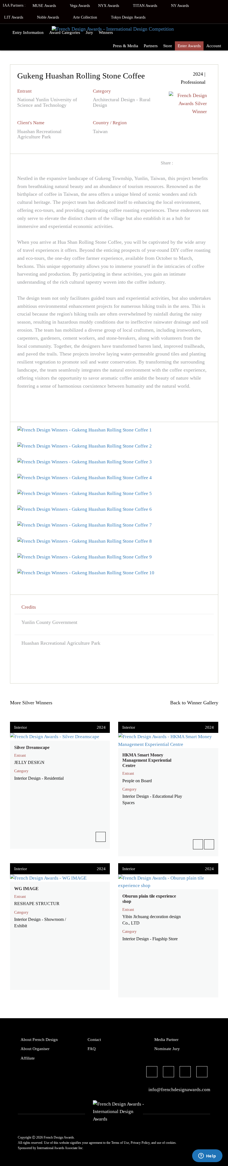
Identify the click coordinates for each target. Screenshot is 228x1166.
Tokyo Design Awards (128, 17)
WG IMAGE (26, 888)
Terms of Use (120, 1143)
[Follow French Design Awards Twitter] (168, 1072)
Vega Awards (80, 6)
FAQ (92, 1048)
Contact (94, 1039)
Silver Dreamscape (31, 747)
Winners (106, 32)
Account (213, 46)
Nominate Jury (167, 1048)
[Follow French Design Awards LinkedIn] (201, 1072)
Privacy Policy (140, 1143)
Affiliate (28, 1058)
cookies (171, 1143)
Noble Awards (48, 17)
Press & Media (125, 46)
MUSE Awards (45, 6)
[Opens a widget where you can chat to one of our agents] (207, 1156)
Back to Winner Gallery (192, 702)
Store (167, 46)
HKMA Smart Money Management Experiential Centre (146, 760)
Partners (151, 46)
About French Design (39, 1039)
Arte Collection (85, 17)
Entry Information (28, 32)
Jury (89, 32)
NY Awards (180, 6)
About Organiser (35, 1048)
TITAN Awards (145, 6)
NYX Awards (109, 6)
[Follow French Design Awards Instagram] (185, 1072)
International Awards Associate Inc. (60, 1148)
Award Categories (64, 32)
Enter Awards (189, 46)
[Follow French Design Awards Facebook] (151, 1072)
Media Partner (166, 1039)
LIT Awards (14, 17)
